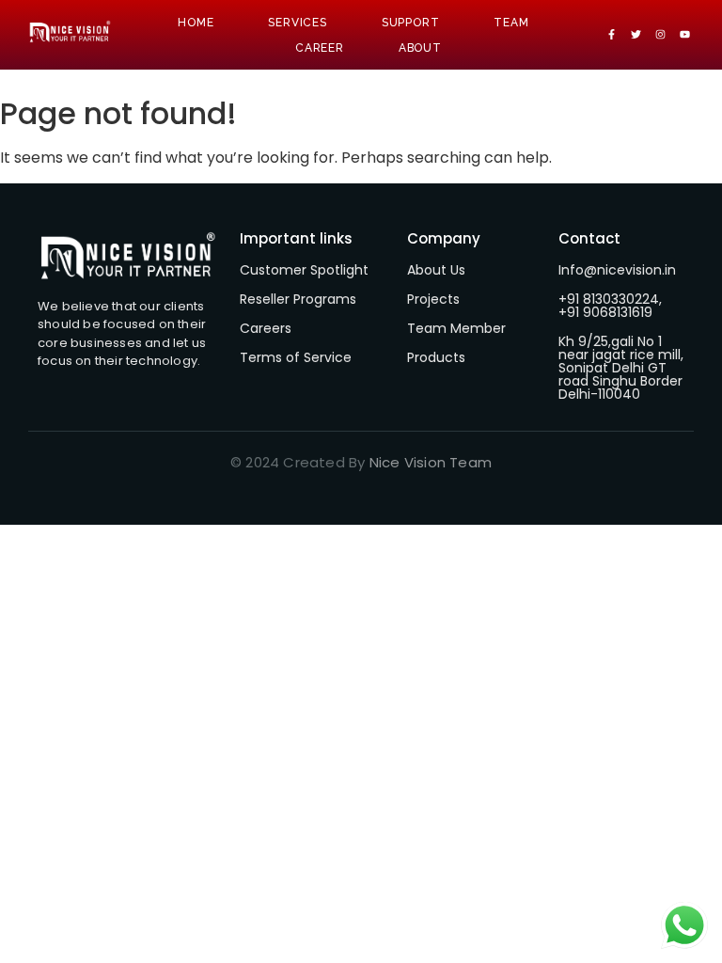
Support (411, 22)
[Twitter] (636, 34)
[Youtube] (684, 34)
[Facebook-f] (612, 34)
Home (195, 22)
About (420, 48)
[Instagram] (660, 34)
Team (511, 22)
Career (319, 48)
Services (297, 22)
